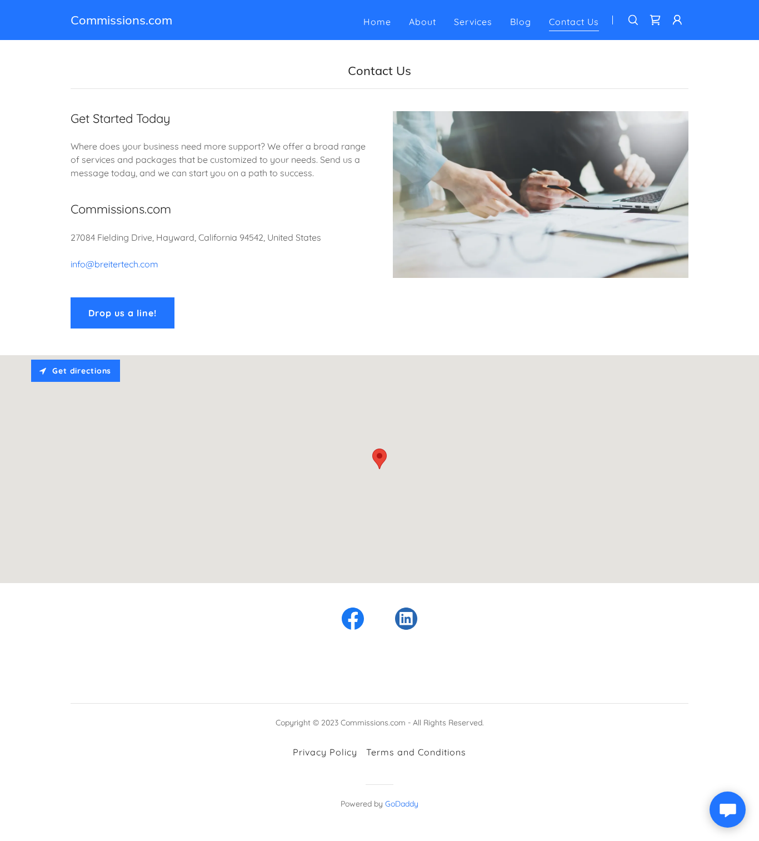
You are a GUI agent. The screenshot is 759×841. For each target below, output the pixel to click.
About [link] (422, 21)
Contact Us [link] (574, 21)
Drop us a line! (122, 313)
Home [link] (377, 21)
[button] (677, 20)
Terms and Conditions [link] (416, 752)
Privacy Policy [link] (325, 752)
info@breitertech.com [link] (114, 264)
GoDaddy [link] (401, 804)
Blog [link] (520, 21)
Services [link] (473, 21)
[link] (121, 21)
